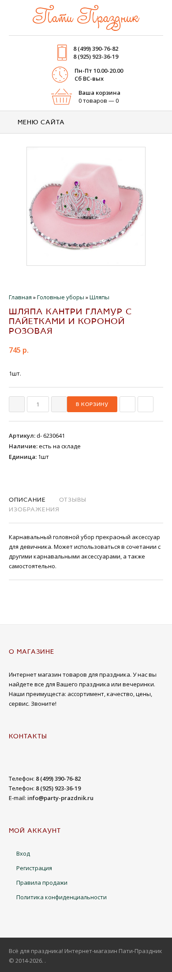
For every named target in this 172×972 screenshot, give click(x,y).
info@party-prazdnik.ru (60, 798)
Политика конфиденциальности (61, 897)
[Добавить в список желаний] (145, 404)
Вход (23, 853)
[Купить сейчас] (127, 404)
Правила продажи (41, 882)
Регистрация (34, 868)
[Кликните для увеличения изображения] (86, 206)
